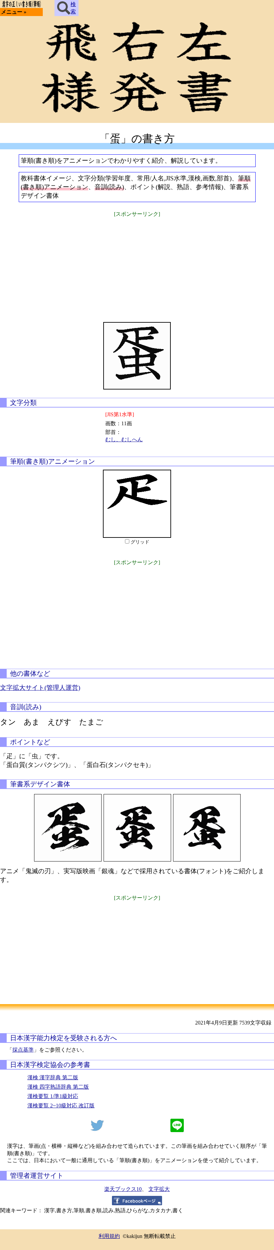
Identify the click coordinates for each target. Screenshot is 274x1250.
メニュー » (13, 12)
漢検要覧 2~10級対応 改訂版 (61, 1105)
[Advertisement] (137, 265)
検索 (73, 7)
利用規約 (109, 1236)
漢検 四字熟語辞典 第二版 (58, 1087)
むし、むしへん (124, 439)
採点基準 (23, 1050)
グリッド (140, 541)
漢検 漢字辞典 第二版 (52, 1077)
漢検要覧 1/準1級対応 (52, 1096)
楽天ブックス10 (123, 1189)
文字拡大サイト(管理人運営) (40, 687)
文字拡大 (159, 1189)
